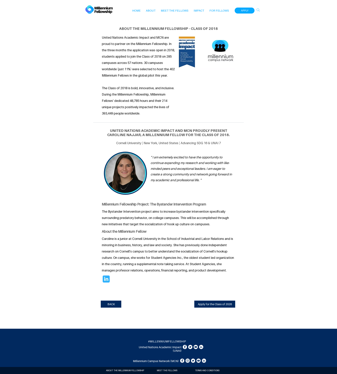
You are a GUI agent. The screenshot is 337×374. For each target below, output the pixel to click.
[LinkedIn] (201, 347)
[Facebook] (185, 347)
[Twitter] (190, 347)
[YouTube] (196, 347)
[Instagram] (188, 361)
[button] (150, 10)
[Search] (258, 10)
